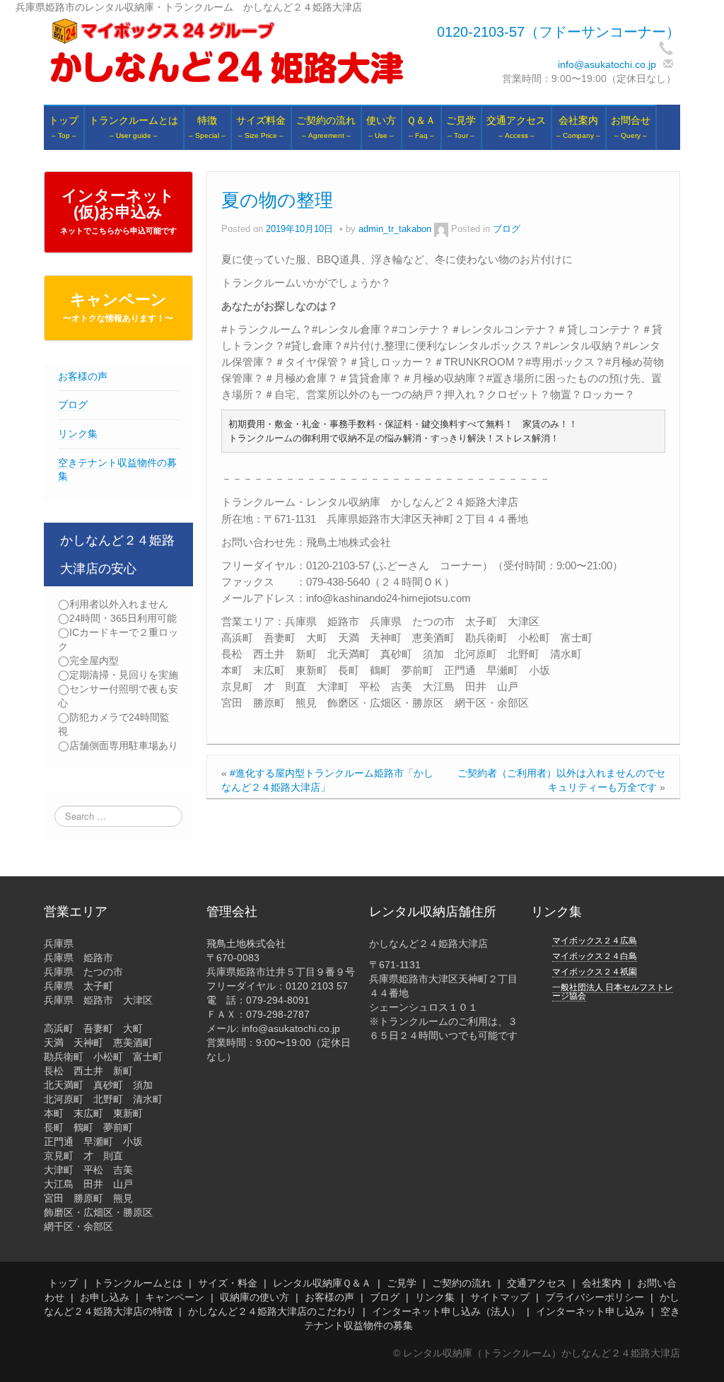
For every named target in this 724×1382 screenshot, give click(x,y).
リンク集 (78, 433)
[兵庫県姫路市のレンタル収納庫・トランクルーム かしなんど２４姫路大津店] (226, 51)
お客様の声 (82, 376)
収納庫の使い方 (254, 1297)
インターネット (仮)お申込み (118, 211)
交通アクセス (536, 1283)
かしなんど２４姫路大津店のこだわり (272, 1311)
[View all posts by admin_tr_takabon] (441, 229)
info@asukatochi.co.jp (607, 64)
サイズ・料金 (227, 1283)
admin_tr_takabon (394, 229)
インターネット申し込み (590, 1311)
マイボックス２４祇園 (594, 972)
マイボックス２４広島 (594, 941)
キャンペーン (118, 307)
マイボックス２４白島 (594, 956)
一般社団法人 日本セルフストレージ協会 (612, 991)
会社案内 (601, 1283)
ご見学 (401, 1283)
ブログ (73, 404)
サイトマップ (500, 1297)
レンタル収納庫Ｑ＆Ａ (322, 1283)
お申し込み (104, 1297)
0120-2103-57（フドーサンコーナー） (558, 32)
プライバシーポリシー (594, 1297)
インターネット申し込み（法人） (446, 1311)
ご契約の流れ (461, 1283)
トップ (63, 1283)
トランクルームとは (137, 1283)
